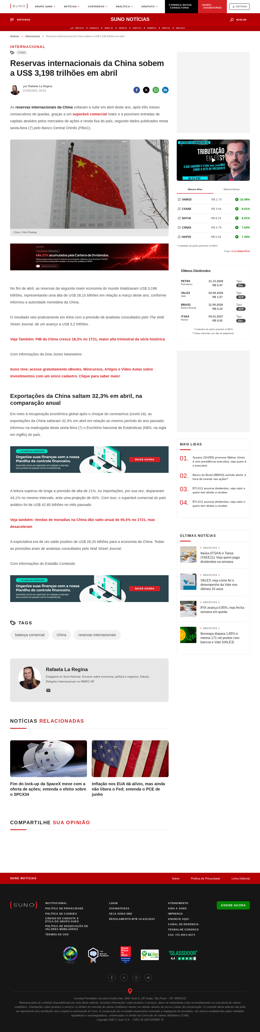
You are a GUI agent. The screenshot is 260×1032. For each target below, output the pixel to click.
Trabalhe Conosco (183, 929)
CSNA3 (186, 227)
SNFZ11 (79, 28)
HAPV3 (186, 236)
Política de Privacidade (205, 878)
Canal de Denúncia (183, 924)
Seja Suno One (120, 913)
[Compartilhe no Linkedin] (165, 90)
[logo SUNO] (19, 6)
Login (113, 903)
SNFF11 (137, 28)
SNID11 (123, 28)
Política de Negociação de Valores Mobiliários (66, 928)
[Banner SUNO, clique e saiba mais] (89, 260)
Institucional (56, 903)
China (22, 52)
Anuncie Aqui (178, 919)
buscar (241, 19)
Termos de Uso (57, 934)
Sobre (176, 878)
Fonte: (237, 251)
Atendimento (178, 903)
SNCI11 (166, 28)
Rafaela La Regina (67, 669)
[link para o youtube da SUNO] (148, 977)
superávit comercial (90, 114)
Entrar (241, 6)
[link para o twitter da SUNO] (124, 977)
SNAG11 (94, 28)
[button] (22, 19)
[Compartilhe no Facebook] (136, 90)
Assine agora (233, 905)
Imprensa (175, 913)
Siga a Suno (177, 908)
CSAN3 (186, 208)
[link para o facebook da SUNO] (111, 977)
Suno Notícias (23, 878)
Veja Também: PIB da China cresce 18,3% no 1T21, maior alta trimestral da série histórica (87, 339)
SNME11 (151, 28)
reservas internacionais (97, 635)
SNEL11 (108, 28)
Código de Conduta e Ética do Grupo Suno (62, 920)
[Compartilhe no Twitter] (146, 90)
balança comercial (29, 635)
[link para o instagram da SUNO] (136, 977)
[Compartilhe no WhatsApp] (156, 90)
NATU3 (186, 218)
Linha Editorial (241, 878)
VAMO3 (187, 199)
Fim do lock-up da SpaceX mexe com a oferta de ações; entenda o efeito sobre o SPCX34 (48, 789)
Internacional (32, 36)
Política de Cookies (61, 913)
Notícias (14, 36)
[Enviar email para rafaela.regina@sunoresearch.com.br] (48, 690)
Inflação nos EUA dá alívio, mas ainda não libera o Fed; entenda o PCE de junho (128, 789)
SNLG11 (180, 28)
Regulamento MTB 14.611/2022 (132, 919)
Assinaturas (119, 908)
